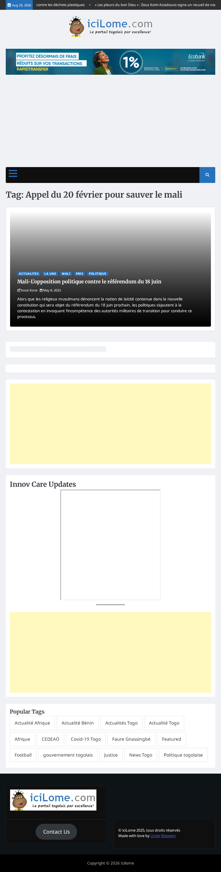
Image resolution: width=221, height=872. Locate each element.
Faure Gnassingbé (131, 739)
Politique (97, 274)
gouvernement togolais (68, 755)
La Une (50, 274)
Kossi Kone (29, 290)
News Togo (140, 755)
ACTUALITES (29, 274)
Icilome (127, 863)
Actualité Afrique (32, 723)
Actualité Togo (164, 723)
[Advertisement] (110, 118)
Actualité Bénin (78, 723)
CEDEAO (50, 739)
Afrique (22, 739)
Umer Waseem (163, 835)
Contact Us (56, 831)
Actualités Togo (121, 723)
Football (23, 755)
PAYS (79, 274)
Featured (171, 739)
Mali (66, 274)
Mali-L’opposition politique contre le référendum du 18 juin (89, 281)
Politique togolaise (183, 755)
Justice (111, 755)
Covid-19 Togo (86, 739)
